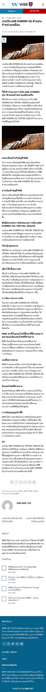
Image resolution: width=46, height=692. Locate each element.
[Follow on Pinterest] (22, 644)
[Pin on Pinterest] (30, 482)
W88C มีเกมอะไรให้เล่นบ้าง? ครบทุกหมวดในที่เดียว (23, 588)
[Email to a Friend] (25, 482)
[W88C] (23, 4)
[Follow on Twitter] (13, 644)
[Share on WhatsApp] (12, 482)
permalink (15, 494)
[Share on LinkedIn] (34, 482)
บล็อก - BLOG (16, 18)
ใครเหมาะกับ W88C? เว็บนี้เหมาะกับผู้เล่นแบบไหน (25, 578)
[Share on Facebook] (16, 482)
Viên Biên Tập (31, 32)
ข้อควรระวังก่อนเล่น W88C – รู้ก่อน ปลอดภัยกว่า (23, 599)
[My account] (43, 4)
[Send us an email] (17, 644)
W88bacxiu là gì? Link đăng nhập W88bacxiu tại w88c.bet (22, 568)
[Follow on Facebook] (4, 644)
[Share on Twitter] (21, 482)
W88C (4, 659)
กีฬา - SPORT (6, 18)
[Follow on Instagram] (9, 644)
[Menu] (3, 4)
